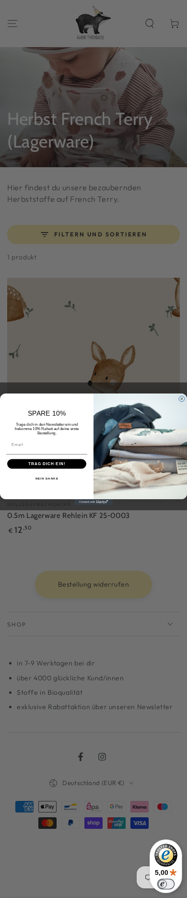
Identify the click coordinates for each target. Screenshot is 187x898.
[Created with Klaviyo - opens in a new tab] (93, 502)
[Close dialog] (182, 399)
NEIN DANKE (46, 478)
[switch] (166, 884)
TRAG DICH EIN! (46, 464)
